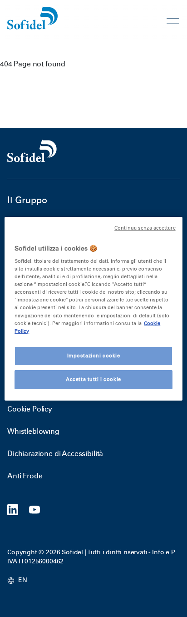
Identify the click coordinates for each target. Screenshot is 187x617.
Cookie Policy (29, 409)
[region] (93, 308)
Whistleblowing (33, 431)
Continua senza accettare (145, 228)
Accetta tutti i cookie (93, 379)
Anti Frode (24, 476)
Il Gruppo (27, 200)
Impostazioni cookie (93, 355)
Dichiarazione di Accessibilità (55, 453)
